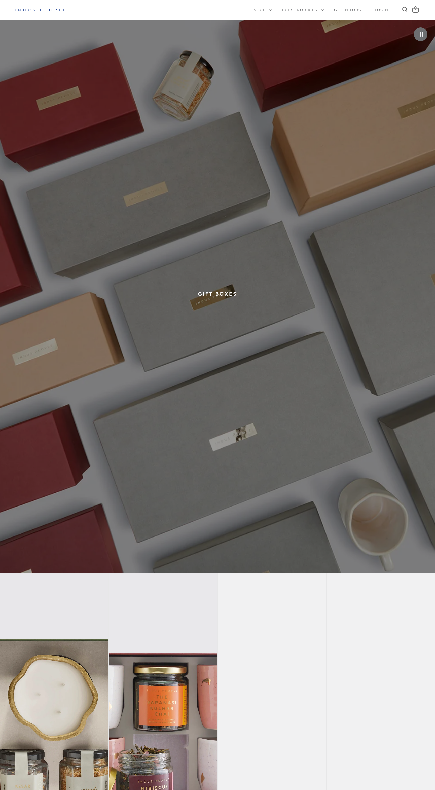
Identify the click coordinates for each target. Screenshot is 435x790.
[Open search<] (405, 9)
